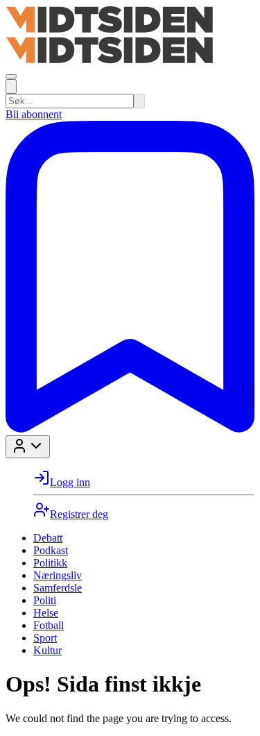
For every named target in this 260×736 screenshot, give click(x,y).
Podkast (50, 550)
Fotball (48, 625)
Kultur (47, 650)
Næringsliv (57, 575)
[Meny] (11, 76)
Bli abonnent (34, 114)
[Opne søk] (11, 86)
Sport (45, 638)
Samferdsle (57, 588)
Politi (44, 600)
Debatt (47, 538)
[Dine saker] (130, 429)
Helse (45, 613)
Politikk (50, 563)
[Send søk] (139, 101)
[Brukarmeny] (28, 446)
